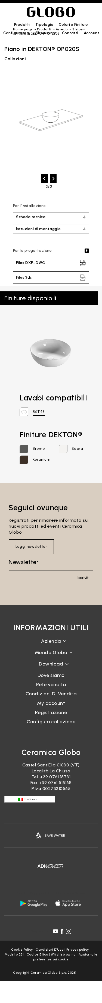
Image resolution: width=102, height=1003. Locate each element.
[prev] (44, 178)
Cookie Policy (22, 949)
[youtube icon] (55, 931)
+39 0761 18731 (55, 776)
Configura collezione (51, 722)
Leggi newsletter (31, 546)
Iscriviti (83, 577)
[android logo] (33, 903)
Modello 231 (14, 954)
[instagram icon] (68, 931)
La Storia (51, 645)
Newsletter (24, 562)
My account (51, 703)
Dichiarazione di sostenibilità (51, 656)
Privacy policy (77, 949)
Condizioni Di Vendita (51, 694)
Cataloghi (51, 668)
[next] (53, 178)
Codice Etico (37, 954)
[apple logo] (68, 903)
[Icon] (51, 835)
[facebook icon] (62, 931)
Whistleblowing (63, 954)
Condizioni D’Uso (49, 949)
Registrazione (51, 712)
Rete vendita (51, 684)
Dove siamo (51, 675)
